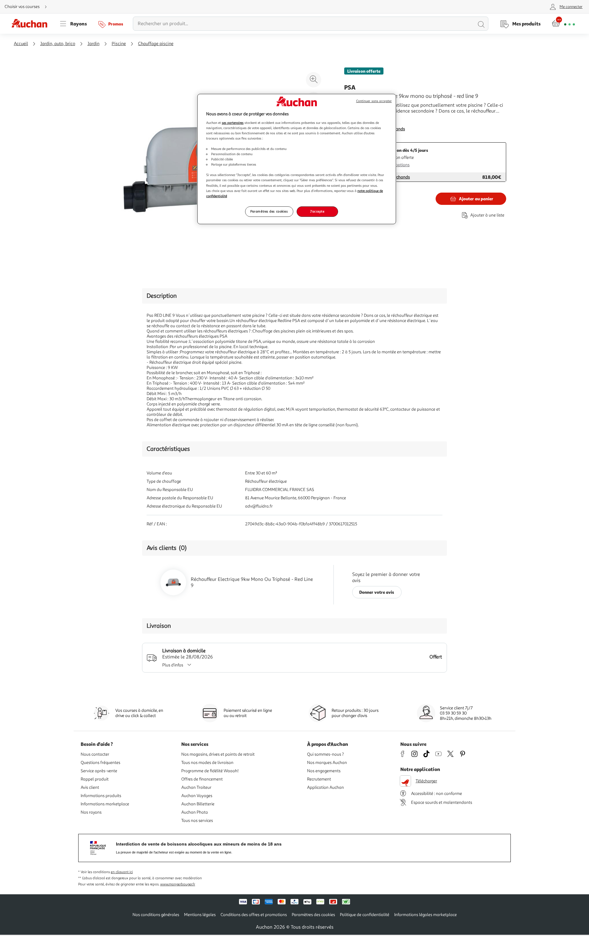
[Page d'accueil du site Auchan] (31, 23)
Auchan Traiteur (196, 787)
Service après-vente (99, 770)
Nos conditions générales (156, 914)
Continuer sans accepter (374, 101)
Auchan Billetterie (197, 804)
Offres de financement (202, 779)
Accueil (21, 44)
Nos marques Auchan (327, 762)
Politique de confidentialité (364, 914)
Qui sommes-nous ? (325, 754)
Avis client (90, 787)
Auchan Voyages (196, 795)
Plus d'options (396, 164)
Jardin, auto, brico (57, 44)
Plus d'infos (172, 665)
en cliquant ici (122, 872)
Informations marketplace (105, 804)
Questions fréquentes (100, 762)
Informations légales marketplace (425, 914)
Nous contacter (95, 754)
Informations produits (101, 795)
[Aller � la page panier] (563, 23)
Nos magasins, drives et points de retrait (218, 754)
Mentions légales (200, 914)
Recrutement (319, 779)
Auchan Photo (194, 812)
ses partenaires (233, 123)
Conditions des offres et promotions (254, 914)
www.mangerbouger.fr (177, 884)
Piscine (119, 44)
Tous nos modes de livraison (207, 762)
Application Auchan (325, 787)
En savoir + (356, 120)
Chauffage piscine (155, 44)
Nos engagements (324, 770)
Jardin (93, 44)
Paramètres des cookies (269, 211)
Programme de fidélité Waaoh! (210, 770)
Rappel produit (95, 779)
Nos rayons (91, 812)
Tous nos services (197, 820)
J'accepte (317, 211)
